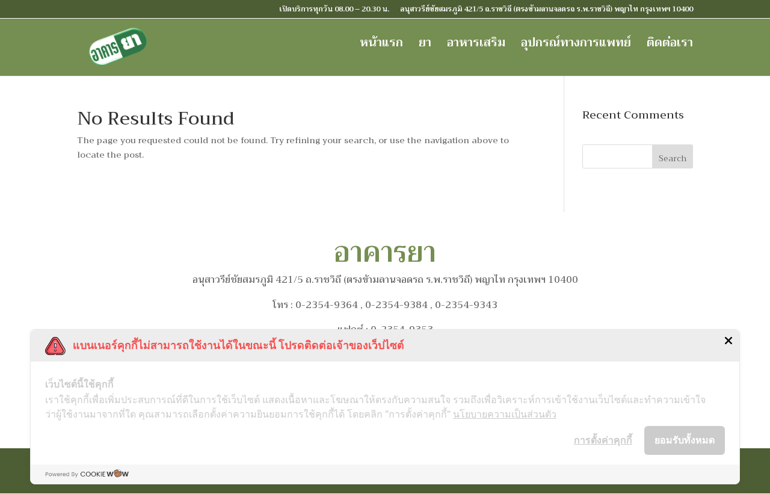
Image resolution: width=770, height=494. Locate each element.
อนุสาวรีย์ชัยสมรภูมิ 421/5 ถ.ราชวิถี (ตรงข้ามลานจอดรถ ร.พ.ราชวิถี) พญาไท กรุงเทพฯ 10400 (546, 10)
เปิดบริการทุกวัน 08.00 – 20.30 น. (334, 10)
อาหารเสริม (476, 46)
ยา (425, 46)
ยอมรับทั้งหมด (684, 440)
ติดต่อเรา (670, 46)
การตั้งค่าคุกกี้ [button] (603, 440)
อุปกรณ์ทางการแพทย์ (576, 46)
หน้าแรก (381, 46)
